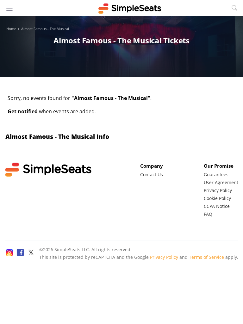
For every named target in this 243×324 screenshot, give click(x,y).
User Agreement (221, 182)
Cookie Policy (217, 198)
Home (11, 29)
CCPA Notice (217, 206)
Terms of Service (206, 257)
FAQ (208, 214)
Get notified (23, 111)
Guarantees (216, 174)
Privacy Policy (218, 190)
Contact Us (151, 174)
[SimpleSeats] (121, 8)
